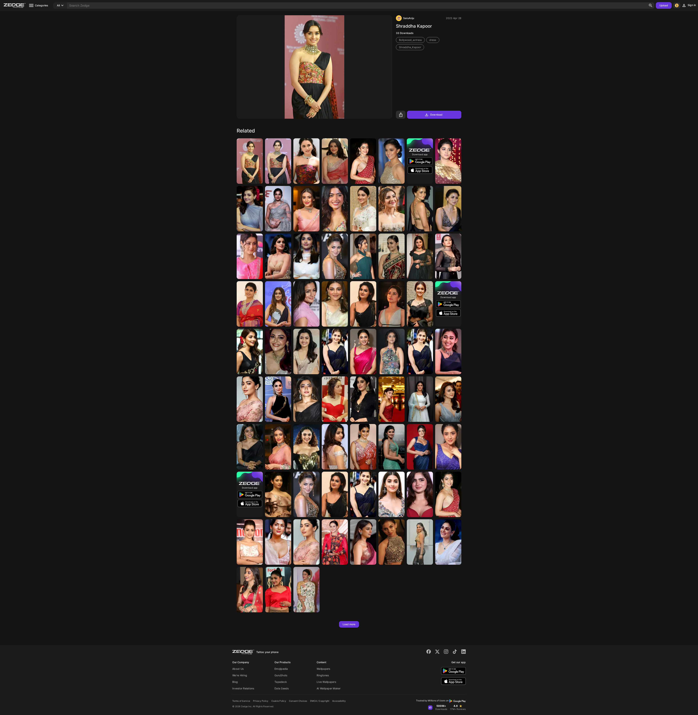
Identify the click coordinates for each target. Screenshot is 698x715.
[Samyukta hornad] (278, 589)
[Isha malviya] (250, 256)
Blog (235, 681)
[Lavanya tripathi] (306, 589)
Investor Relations (243, 688)
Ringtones (323, 675)
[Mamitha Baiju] (391, 542)
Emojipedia (281, 668)
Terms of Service (241, 701)
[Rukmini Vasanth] (278, 208)
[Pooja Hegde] (306, 256)
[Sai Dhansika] (335, 446)
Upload (663, 5)
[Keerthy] (391, 256)
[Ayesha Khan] (420, 494)
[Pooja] (363, 494)
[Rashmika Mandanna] (250, 446)
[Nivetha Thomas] (448, 161)
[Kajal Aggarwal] (335, 161)
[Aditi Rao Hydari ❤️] (363, 542)
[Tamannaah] (391, 304)
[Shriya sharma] (363, 256)
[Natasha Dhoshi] (420, 542)
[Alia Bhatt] (420, 208)
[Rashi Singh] (448, 446)
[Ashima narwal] (250, 304)
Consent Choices (298, 701)
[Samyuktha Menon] (448, 542)
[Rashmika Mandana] (363, 161)
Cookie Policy (278, 701)
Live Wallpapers (326, 681)
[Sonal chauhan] (278, 542)
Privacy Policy (260, 701)
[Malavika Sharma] (306, 208)
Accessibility (339, 701)
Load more (349, 624)
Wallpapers (323, 668)
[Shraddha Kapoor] (250, 161)
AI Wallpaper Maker (329, 688)
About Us (238, 668)
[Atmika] (420, 256)
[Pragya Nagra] (391, 446)
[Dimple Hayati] (420, 446)
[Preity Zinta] (448, 399)
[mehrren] (391, 399)
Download (436, 114)
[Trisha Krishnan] (250, 542)
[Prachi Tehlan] (335, 542)
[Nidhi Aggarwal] (278, 256)
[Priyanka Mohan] (306, 161)
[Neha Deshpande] (363, 304)
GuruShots (280, 675)
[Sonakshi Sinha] (448, 256)
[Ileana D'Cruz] (278, 304)
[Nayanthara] (448, 351)
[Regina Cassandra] (363, 208)
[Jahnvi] (363, 399)
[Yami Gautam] (335, 399)
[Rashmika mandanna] (306, 351)
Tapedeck (280, 681)
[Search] (650, 5)
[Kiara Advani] (278, 399)
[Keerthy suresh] (391, 161)
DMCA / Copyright (319, 701)
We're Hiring (239, 675)
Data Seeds (281, 688)
